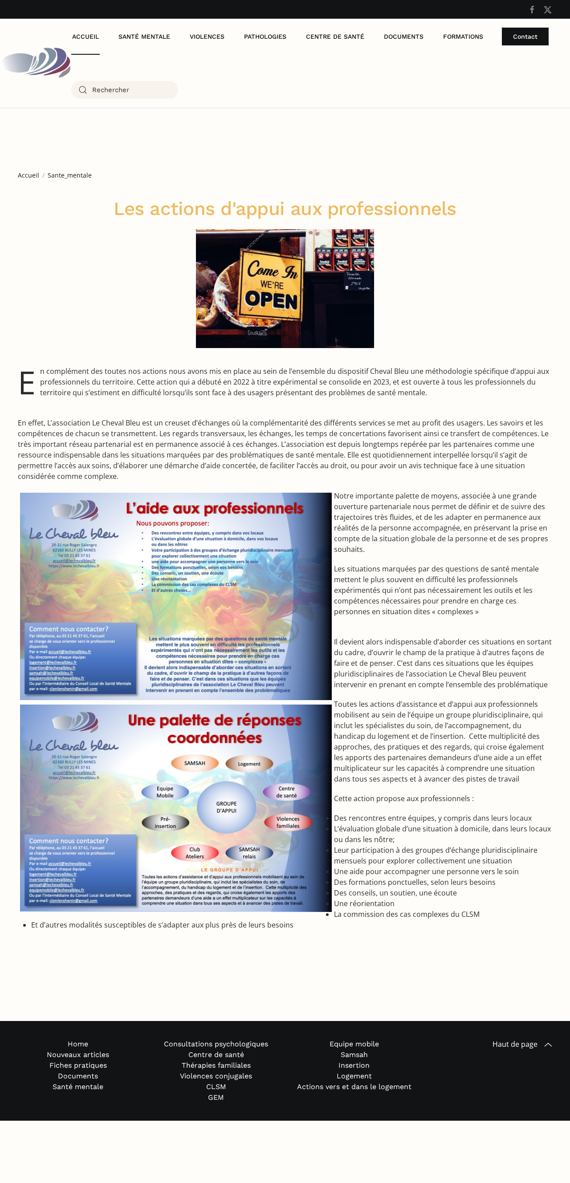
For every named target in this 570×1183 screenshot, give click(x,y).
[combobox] (124, 90)
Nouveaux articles (78, 1054)
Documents (403, 36)
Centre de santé (335, 36)
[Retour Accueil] (35, 63)
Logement (354, 1076)
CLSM (216, 1086)
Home (78, 1044)
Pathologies (265, 36)
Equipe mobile (354, 1044)
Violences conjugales (216, 1076)
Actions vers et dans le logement (354, 1086)
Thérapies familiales (216, 1065)
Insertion (354, 1065)
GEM (216, 1097)
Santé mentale (144, 36)
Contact (525, 36)
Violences (207, 36)
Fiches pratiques (78, 1065)
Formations (463, 36)
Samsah (354, 1054)
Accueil (85, 36)
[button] (548, 1045)
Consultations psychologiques (216, 1044)
